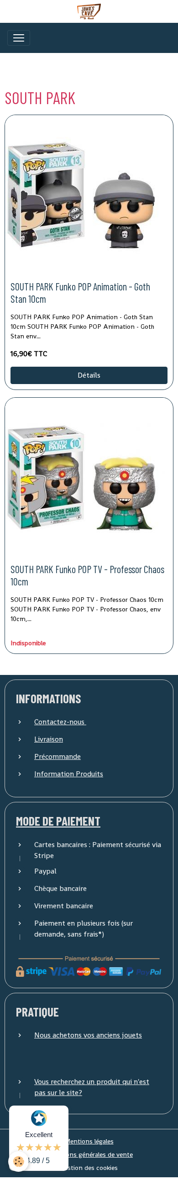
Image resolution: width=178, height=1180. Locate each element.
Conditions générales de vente (89, 1154)
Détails (89, 375)
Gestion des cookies (89, 1168)
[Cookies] (18, 1161)
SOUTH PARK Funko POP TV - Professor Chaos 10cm (87, 575)
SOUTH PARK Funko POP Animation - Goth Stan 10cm (80, 292)
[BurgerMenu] (18, 38)
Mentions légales (89, 1141)
